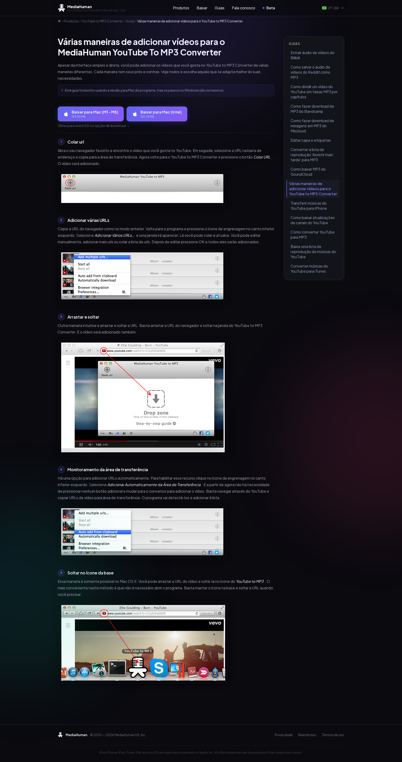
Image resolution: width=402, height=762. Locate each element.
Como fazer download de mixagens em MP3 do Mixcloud (312, 125)
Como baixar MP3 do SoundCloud (308, 172)
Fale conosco (243, 7)
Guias (219, 7)
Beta (270, 7)
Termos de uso (333, 735)
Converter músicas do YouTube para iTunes (309, 269)
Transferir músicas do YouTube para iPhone (309, 206)
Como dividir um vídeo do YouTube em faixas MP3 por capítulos (314, 91)
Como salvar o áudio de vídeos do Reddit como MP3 (310, 72)
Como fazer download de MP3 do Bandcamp (312, 109)
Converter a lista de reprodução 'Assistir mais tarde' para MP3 (312, 154)
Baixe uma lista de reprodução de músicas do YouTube (313, 251)
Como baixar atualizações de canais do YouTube (313, 220)
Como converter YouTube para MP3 (313, 235)
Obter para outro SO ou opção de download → (94, 126)
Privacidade (284, 735)
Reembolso (307, 735)
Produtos (181, 7)
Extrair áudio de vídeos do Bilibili (313, 55)
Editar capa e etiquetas (311, 140)
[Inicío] (59, 21)
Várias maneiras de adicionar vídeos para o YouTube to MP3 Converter (313, 188)
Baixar (202, 7)
